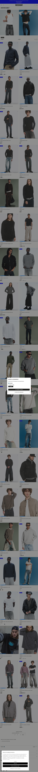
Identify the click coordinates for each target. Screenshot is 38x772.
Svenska (11, 386)
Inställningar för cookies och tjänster (15, 768)
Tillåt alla (15, 763)
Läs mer (15, 761)
